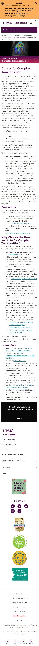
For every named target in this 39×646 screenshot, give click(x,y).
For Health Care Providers (13, 461)
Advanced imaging (17, 325)
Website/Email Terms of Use (19, 598)
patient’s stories (19, 361)
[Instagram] (13, 511)
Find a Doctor (15, 644)
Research (6, 467)
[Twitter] (20, 511)
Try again (19, 418)
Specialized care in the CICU (21, 327)
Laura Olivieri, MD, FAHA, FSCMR (24, 279)
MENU (36, 20)
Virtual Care (23, 643)
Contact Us (19, 594)
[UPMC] (15, 23)
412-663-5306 (7, 449)
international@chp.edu (21, 223)
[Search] (31, 23)
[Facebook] (13, 506)
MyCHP (31, 643)
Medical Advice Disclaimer (20, 602)
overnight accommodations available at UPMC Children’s (20, 355)
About (4, 473)
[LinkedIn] (20, 506)
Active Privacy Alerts (19, 616)
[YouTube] (26, 506)
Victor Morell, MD (15, 255)
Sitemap (19, 620)
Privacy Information (19, 607)
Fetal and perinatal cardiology (22, 322)
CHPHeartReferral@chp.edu (19, 233)
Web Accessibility (19, 611)
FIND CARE (7, 643)
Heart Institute (11, 30)
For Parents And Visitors (12, 454)
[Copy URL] (20, 413)
